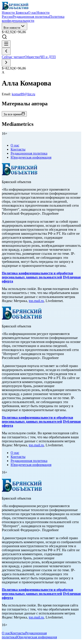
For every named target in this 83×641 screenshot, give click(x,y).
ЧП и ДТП (48, 57)
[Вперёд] (6, 62)
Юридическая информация (31, 157)
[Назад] (6, 51)
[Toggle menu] (6, 44)
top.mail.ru (36, 301)
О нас (15, 145)
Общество (32, 57)
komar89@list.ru (23, 94)
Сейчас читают (13, 57)
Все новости (12, 27)
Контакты (18, 149)
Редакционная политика (29, 153)
